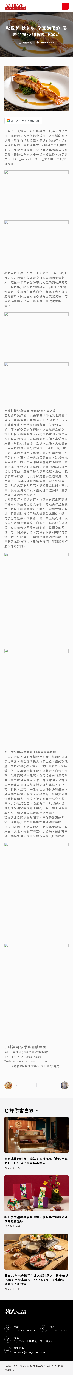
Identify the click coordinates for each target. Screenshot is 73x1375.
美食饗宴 (27, 42)
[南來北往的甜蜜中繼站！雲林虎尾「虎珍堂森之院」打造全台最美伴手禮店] (36, 1135)
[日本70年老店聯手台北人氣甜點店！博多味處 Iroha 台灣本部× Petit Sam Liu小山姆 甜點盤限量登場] (36, 1252)
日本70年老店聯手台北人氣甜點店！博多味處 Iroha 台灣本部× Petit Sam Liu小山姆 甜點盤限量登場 (36, 1279)
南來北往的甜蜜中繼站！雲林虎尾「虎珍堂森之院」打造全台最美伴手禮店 (36, 1160)
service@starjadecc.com (30, 1352)
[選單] (65, 6)
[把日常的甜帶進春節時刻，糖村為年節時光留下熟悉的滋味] (36, 1193)
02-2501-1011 (58, 1330)
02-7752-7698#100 (25, 1330)
